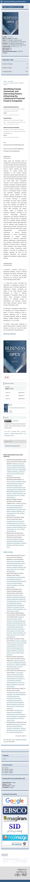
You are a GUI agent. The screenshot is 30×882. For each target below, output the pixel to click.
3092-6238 (10, 37)
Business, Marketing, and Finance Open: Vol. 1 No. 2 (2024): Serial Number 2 (16, 569)
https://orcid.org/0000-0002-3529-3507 (11, 124)
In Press (5, 768)
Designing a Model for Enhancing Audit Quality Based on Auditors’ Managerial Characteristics (15, 541)
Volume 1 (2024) (8, 772)
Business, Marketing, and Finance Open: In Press (16, 545)
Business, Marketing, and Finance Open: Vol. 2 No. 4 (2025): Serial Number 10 (15, 652)
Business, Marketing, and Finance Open (15, 1)
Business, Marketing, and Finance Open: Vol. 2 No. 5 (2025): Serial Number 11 (16, 473)
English (4, 758)
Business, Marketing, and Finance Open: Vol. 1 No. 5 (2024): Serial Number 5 (16, 513)
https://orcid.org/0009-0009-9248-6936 (11, 137)
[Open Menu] (1, 1)
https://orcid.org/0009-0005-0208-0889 (11, 114)
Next (23, 736)
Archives (10, 81)
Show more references (10, 333)
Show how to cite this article (12, 445)
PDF (7, 377)
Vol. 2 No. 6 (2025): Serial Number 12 (14, 83)
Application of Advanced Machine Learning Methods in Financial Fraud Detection (16, 726)
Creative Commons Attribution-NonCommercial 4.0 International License (15, 433)
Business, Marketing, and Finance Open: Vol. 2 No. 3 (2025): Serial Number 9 (16, 634)
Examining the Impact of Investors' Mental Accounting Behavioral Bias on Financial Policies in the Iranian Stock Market (16, 507)
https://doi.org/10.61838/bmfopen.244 (14, 144)
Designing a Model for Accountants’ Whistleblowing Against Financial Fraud (16, 662)
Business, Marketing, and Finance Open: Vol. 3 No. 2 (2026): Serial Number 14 (16, 529)
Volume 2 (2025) (8, 771)
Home (5, 81)
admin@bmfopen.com (16, 46)
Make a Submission (9, 7)
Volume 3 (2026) (8, 769)
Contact (19, 7)
